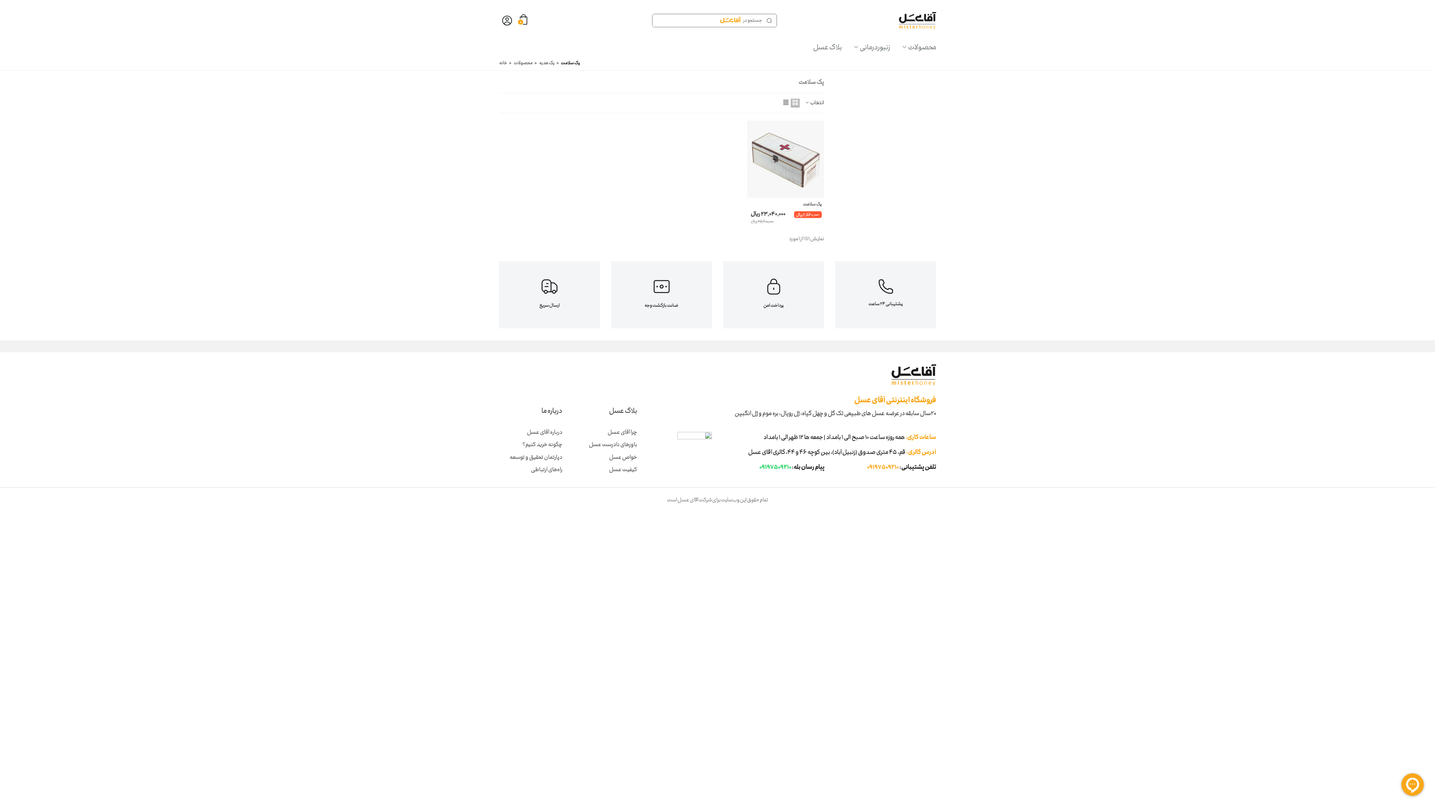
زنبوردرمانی (875, 47)
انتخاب (817, 103)
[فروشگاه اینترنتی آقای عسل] (917, 21)
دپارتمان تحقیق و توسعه (536, 457)
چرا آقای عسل (622, 432)
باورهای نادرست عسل (613, 444)
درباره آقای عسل (544, 432)
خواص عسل (623, 457)
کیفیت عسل (623, 470)
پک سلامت (812, 204)
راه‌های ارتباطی (546, 470)
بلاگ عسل (827, 47)
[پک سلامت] (785, 159)
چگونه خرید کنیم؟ (542, 444)
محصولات (922, 47)
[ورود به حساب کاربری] (507, 20)
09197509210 (883, 468)
